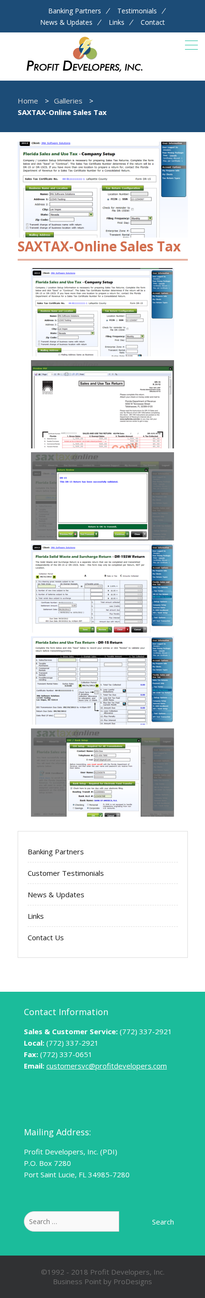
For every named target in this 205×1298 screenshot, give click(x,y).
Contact (153, 22)
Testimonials (137, 11)
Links (116, 22)
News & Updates (66, 22)
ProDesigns (132, 1281)
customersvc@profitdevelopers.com (106, 1065)
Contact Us (46, 937)
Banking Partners (74, 11)
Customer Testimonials (66, 873)
